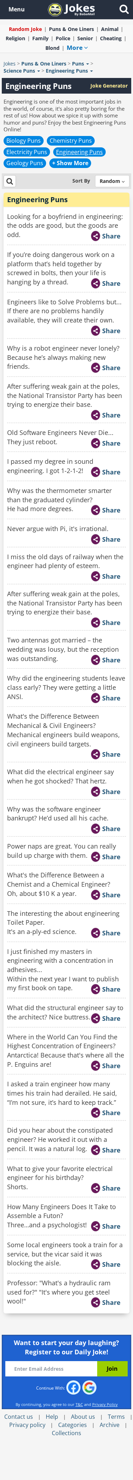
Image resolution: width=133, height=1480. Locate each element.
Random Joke (25, 29)
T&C (79, 1404)
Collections (66, 1433)
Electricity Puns (26, 152)
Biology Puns (23, 141)
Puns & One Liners (71, 29)
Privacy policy (27, 1425)
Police (63, 38)
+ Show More (70, 163)
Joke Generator (109, 85)
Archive (110, 1425)
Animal (109, 29)
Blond (52, 47)
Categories (72, 1425)
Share (111, 236)
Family (40, 38)
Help (52, 1417)
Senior (85, 38)
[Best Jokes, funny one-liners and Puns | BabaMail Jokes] (71, 9)
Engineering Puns (79, 152)
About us (83, 1417)
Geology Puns (24, 163)
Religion (15, 38)
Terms (116, 1417)
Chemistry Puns (71, 141)
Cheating (111, 38)
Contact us (18, 1417)
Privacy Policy (105, 1404)
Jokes (10, 63)
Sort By (81, 180)
